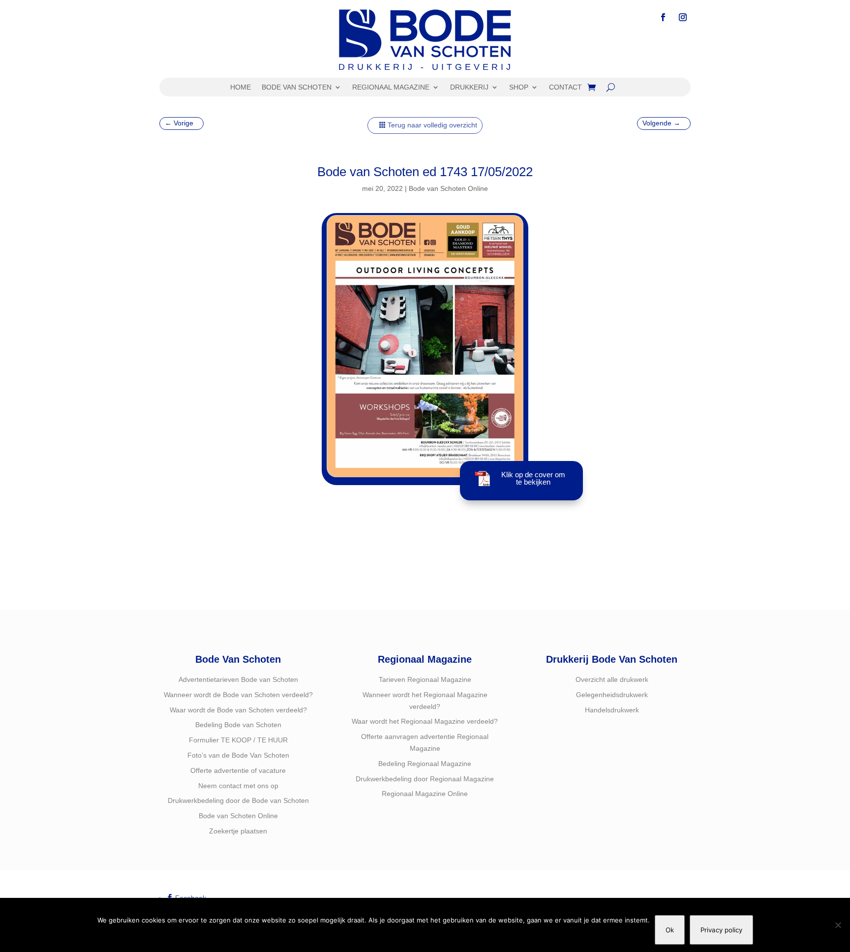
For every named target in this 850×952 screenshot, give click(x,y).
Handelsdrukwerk (612, 710)
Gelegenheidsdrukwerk (612, 695)
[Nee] (838, 925)
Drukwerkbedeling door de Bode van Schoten (238, 800)
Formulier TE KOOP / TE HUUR (238, 740)
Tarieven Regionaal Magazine (425, 679)
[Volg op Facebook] (663, 17)
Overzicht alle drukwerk (612, 679)
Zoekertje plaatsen (238, 831)
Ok (670, 930)
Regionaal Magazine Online (425, 794)
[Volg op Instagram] (683, 17)
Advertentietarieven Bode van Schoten (238, 679)
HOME (240, 87)
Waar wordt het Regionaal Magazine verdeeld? (425, 721)
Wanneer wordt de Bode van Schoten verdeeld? (238, 695)
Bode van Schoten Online (448, 188)
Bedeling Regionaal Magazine (424, 764)
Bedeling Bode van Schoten (238, 725)
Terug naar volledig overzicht (432, 125)
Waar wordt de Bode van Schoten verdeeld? (238, 710)
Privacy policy (721, 930)
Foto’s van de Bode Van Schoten (238, 755)
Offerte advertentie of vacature (238, 770)
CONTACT (565, 87)
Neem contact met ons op (238, 786)
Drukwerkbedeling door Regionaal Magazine (425, 779)
